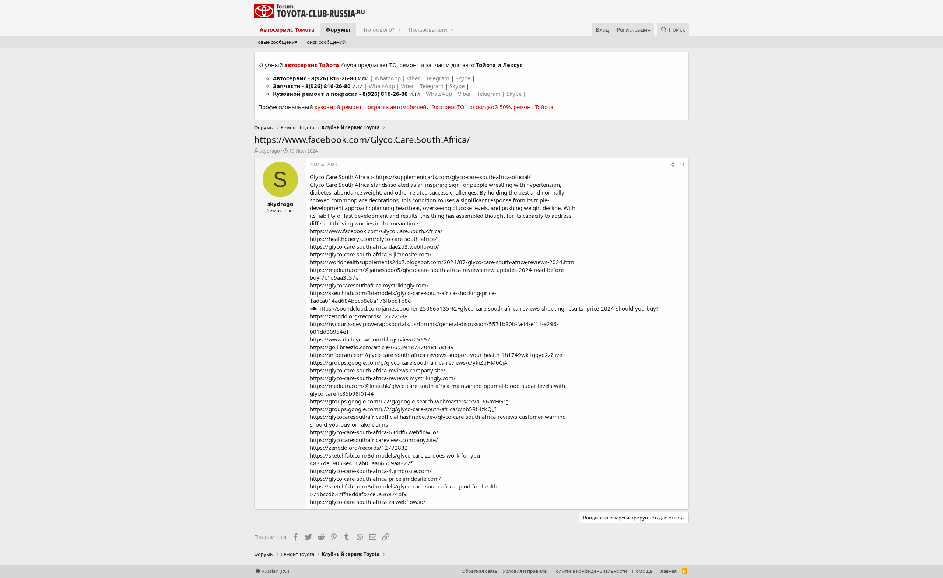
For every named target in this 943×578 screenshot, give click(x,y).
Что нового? (378, 29)
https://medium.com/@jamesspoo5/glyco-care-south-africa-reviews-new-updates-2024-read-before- (437, 269)
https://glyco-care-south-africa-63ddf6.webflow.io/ (374, 432)
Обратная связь (480, 571)
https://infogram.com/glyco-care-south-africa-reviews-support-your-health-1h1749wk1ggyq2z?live (436, 354)
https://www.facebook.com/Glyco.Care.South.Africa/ (376, 231)
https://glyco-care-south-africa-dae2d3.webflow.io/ (374, 246)
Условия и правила (525, 571)
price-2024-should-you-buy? (622, 308)
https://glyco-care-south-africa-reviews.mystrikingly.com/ (383, 378)
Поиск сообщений (324, 42)
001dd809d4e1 (329, 331)
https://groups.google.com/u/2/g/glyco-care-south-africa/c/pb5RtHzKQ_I (403, 409)
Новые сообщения (275, 42)
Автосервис (289, 78)
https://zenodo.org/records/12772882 (359, 447)
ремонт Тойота (533, 107)
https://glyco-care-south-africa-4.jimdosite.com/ (371, 470)
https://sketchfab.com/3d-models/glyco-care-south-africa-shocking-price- (403, 293)
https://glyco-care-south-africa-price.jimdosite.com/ (375, 478)
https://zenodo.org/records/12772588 (359, 316)
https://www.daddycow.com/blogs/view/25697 (370, 339)
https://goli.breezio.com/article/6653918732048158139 (382, 347)
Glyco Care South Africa (339, 177)
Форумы (338, 29)
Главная (667, 571)
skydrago (269, 150)
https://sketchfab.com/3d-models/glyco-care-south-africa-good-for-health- (404, 486)
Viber (413, 78)
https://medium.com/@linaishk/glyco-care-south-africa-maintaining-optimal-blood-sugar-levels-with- (438, 385)
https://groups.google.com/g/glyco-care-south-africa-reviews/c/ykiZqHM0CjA (409, 362)
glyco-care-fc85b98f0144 (342, 393)
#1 (682, 164)
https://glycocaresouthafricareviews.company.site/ (374, 440)
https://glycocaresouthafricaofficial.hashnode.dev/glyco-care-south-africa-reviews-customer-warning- (439, 416)
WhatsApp (388, 78)
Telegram (438, 78)
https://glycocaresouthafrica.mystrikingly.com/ (369, 285)
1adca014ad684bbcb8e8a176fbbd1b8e (360, 300)
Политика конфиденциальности (589, 571)
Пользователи (428, 29)
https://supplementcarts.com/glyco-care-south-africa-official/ (453, 177)
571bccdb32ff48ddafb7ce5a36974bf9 (358, 494)
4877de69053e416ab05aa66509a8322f (361, 463)
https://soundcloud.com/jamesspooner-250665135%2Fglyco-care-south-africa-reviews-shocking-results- (451, 308)
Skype (463, 78)
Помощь (642, 571)
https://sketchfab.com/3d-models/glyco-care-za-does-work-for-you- (396, 455)
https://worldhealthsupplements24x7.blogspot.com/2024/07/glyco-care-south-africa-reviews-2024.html (443, 262)
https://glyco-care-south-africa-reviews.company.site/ (377, 370)
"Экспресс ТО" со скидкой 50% (470, 107)
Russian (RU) (274, 571)
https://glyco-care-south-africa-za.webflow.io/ (367, 501)
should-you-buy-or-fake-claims (349, 424)
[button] (399, 29)
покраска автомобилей (395, 107)
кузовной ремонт (338, 107)
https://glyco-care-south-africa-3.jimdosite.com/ (371, 254)
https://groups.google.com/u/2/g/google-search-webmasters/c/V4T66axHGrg (409, 401)
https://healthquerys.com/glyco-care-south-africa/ (373, 238)
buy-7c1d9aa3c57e (334, 277)
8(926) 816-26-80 (334, 78)
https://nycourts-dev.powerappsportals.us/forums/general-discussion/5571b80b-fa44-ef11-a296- (434, 323)
